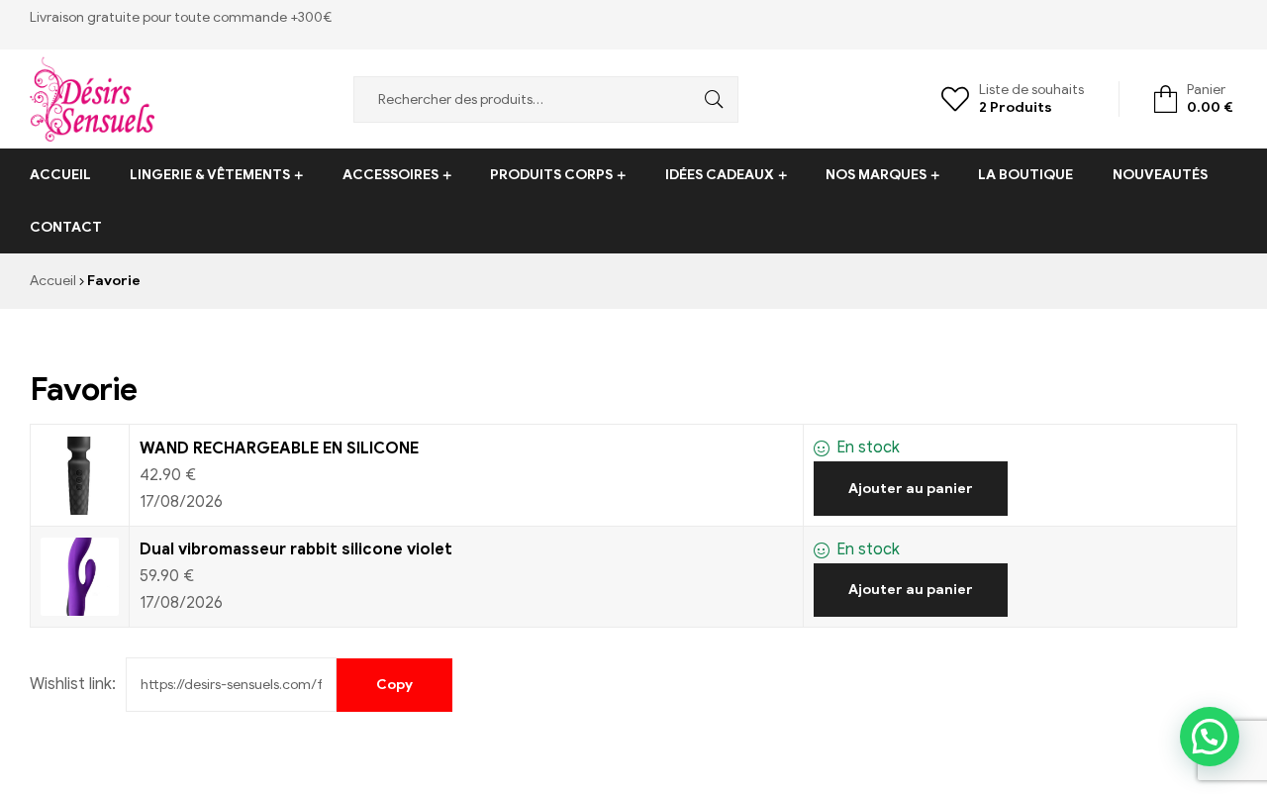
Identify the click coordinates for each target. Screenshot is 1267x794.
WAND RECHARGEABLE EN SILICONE (279, 448)
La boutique (1025, 174)
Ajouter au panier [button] (910, 488)
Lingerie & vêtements (210, 174)
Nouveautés (1160, 174)
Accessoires (390, 174)
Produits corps (551, 174)
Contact (66, 227)
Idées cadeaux (719, 174)
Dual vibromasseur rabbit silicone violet (296, 549)
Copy (394, 684)
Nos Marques (876, 174)
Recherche (708, 99)
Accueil (60, 174)
